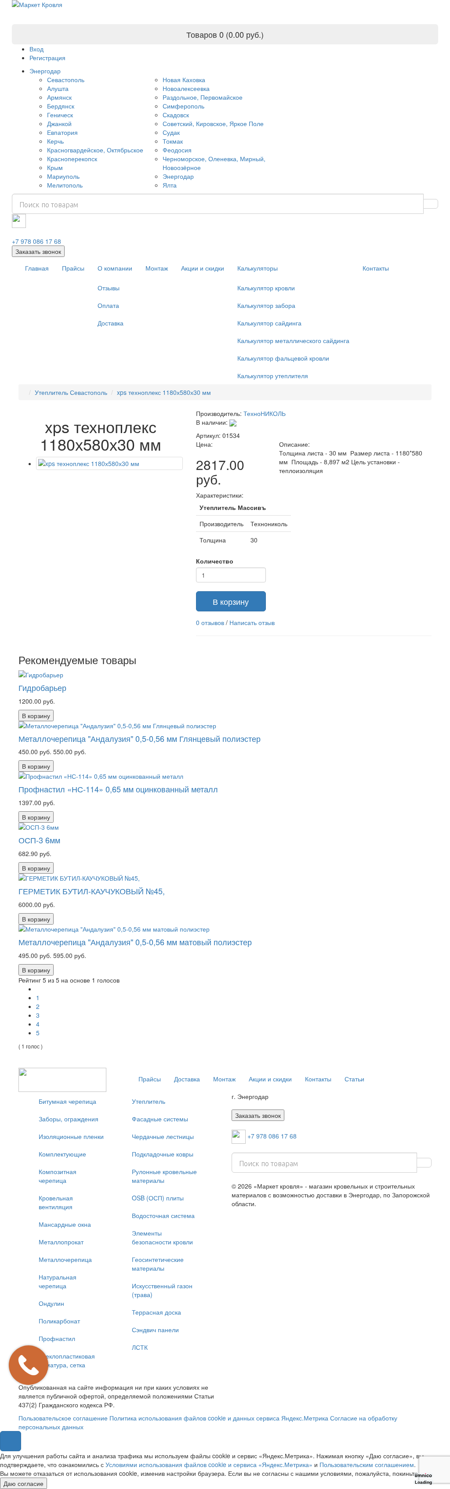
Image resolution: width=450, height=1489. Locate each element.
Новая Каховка (184, 79)
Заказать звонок (38, 251)
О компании (115, 268)
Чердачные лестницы (163, 1136)
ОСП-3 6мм (39, 840)
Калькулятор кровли (266, 287)
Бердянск (60, 105)
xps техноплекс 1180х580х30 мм (164, 392)
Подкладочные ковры (162, 1153)
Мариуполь (63, 176)
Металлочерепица (65, 1259)
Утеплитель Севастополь (71, 392)
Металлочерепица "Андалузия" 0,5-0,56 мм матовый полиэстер (135, 941)
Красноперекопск (72, 158)
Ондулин (51, 1303)
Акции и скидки (202, 268)
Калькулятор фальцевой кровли (283, 358)
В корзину (231, 601)
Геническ (60, 114)
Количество (214, 561)
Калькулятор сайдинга (269, 322)
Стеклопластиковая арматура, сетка (67, 1360)
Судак (171, 132)
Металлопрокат (61, 1241)
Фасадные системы (160, 1118)
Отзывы (109, 287)
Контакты (376, 268)
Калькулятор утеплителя (272, 375)
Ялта (170, 185)
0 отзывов (210, 622)
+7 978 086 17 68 (36, 241)
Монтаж (156, 268)
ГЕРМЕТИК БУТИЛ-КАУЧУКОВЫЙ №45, (91, 890)
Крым (55, 167)
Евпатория (62, 132)
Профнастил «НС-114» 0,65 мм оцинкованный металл (118, 789)
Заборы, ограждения (68, 1118)
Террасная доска (156, 1312)
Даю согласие (24, 1483)
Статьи (354, 1078)
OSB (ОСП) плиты (158, 1197)
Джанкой (59, 123)
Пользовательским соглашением (366, 1464)
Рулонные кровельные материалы (164, 1176)
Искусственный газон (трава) (162, 1290)
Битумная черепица (67, 1101)
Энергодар (45, 70)
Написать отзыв (252, 622)
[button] (10, 1441)
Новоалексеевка (186, 88)
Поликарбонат (59, 1320)
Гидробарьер (42, 687)
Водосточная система (163, 1215)
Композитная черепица (57, 1176)
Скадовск (176, 114)
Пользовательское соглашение (63, 1417)
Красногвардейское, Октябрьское (95, 149)
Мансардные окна (65, 1224)
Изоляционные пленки (71, 1136)
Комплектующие (62, 1153)
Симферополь (183, 105)
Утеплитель (148, 1101)
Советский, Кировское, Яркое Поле (213, 123)
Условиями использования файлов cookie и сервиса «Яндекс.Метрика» (208, 1464)
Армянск (59, 97)
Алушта (58, 88)
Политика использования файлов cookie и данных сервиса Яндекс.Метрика (218, 1417)
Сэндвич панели (155, 1329)
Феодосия (177, 149)
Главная (37, 268)
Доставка (110, 322)
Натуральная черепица (57, 1281)
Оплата (108, 305)
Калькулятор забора (266, 305)
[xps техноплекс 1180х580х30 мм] (109, 463)
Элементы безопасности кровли (162, 1237)
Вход (36, 48)
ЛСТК (140, 1347)
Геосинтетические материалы (158, 1263)
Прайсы (73, 268)
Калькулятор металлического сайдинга (293, 340)
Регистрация (47, 57)
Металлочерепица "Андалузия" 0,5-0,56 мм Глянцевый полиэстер (139, 738)
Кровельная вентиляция (56, 1202)
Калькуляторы (257, 268)
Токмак (173, 141)
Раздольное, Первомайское (203, 97)
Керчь (55, 141)
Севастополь (65, 79)
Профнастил (57, 1338)
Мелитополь (65, 185)
